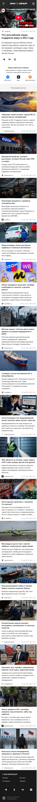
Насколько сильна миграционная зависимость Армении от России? (15, 753)
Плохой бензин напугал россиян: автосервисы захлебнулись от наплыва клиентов (18, 625)
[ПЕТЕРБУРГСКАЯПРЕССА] (2, 131)
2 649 (33, 303)
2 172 (33, 560)
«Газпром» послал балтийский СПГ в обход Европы (17, 375)
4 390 (33, 131)
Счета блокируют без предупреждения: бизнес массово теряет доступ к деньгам (18, 419)
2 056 (33, 726)
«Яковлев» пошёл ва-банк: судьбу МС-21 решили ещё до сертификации (18, 116)
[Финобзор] (18, 3)
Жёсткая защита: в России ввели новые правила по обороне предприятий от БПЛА (18, 331)
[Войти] (33, 4)
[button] (4, 59)
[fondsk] (2, 220)
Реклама (5, 778)
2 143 (33, 642)
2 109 (33, 684)
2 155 (33, 597)
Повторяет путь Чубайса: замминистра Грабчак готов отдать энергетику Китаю (18, 669)
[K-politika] (2, 303)
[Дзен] (31, 789)
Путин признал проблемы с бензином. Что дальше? (17, 503)
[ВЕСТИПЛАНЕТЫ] (2, 684)
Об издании (6, 781)
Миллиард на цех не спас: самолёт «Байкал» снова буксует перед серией (17, 545)
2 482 (33, 348)
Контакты (23, 778)
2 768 (33, 259)
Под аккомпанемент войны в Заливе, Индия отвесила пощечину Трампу (17, 587)
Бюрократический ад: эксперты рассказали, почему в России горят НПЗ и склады (18, 159)
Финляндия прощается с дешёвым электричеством (16, 202)
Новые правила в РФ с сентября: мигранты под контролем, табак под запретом (17, 712)
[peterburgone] (2, 476)
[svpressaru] (2, 259)
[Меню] (4, 4)
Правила (22, 781)
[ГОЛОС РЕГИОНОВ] (2, 175)
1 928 (33, 768)
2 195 (33, 518)
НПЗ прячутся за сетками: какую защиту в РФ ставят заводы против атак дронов (18, 461)
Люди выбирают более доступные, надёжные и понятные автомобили (16, 246)
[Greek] (3, 31)
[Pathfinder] (2, 768)
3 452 (33, 175)
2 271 (33, 476)
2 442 (33, 392)
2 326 (33, 434)
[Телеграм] (6, 789)
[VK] (22, 789)
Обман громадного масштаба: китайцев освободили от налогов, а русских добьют (18, 287)
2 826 (33, 220)
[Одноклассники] (14, 789)
